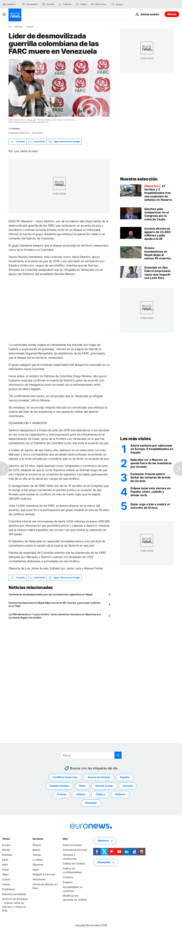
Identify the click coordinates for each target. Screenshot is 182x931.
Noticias (19, 27)
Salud (5, 869)
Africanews (39, 879)
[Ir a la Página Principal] (15, 15)
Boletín (36, 849)
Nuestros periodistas (14, 893)
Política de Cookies (74, 863)
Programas (8, 889)
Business (7, 854)
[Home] (10, 26)
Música (80, 794)
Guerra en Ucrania (99, 777)
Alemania (91, 802)
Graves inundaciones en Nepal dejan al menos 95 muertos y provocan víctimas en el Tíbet (54, 604)
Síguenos (38, 864)
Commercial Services (75, 849)
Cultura (100, 794)
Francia (61, 794)
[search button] (113, 4)
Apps (36, 869)
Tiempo (37, 854)
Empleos (68, 881)
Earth (5, 859)
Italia (82, 785)
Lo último (38, 859)
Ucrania (127, 785)
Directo (171, 14)
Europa (6, 844)
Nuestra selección (139, 179)
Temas (6, 838)
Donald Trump (104, 785)
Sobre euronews (72, 844)
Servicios (38, 838)
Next (5, 864)
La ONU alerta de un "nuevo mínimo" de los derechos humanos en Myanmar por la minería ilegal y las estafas (55, 616)
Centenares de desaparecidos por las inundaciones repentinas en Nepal (50, 594)
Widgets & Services (44, 874)
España (124, 777)
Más (65, 838)
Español (10, 4)
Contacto (68, 877)
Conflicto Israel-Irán (65, 777)
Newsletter (104, 862)
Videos (6, 884)
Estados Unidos (59, 785)
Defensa (120, 794)
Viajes (5, 874)
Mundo (30, 27)
